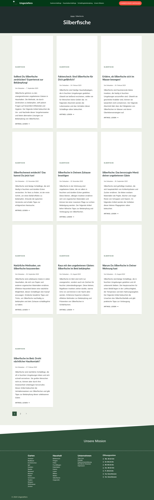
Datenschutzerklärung (85, 462)
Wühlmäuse (31, 484)
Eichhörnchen (32, 463)
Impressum (81, 466)
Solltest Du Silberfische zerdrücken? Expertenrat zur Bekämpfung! (28, 80)
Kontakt (80, 460)
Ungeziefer (56, 480)
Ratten (30, 475)
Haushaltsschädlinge (69, 3)
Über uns (81, 458)
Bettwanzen (56, 458)
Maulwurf (31, 471)
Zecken (30, 486)
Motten (55, 475)
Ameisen (30, 458)
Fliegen (55, 460)
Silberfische (20, 67)
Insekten (30, 467)
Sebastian (21, 88)
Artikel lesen (22, 124)
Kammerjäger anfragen (130, 3)
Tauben (30, 480)
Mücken (30, 473)
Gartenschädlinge (55, 3)
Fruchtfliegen (57, 465)
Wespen (30, 482)
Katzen (55, 469)
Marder (30, 469)
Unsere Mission (99, 3)
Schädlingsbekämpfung (85, 3)
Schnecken (31, 478)
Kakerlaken (56, 467)
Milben (55, 473)
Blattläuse (31, 460)
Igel (29, 465)
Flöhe (54, 463)
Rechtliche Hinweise (84, 464)
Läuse (55, 471)
